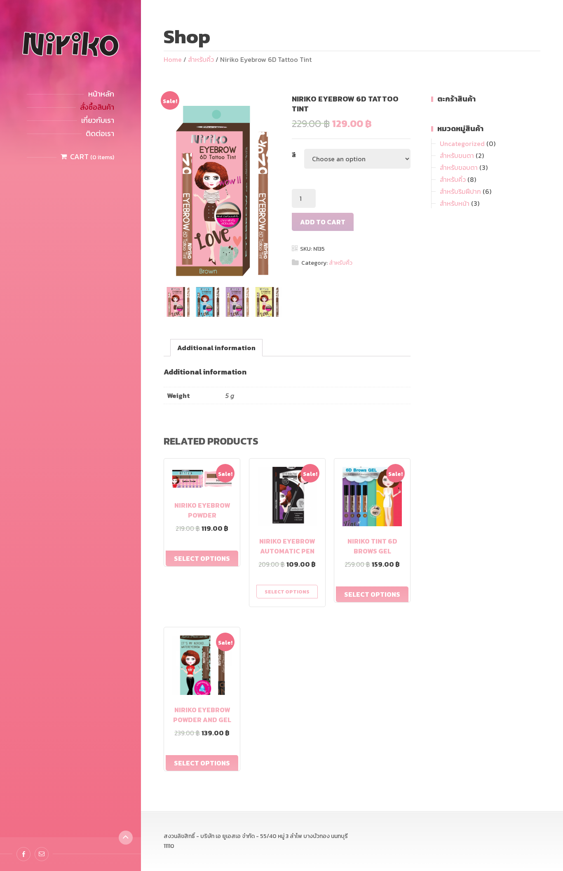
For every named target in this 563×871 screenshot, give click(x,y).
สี (294, 155)
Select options (202, 558)
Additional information (216, 348)
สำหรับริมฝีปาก (460, 191)
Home (173, 59)
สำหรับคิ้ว (201, 59)
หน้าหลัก (101, 93)
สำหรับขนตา (457, 155)
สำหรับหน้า (454, 203)
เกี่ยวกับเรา (97, 120)
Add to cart (322, 222)
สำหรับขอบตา (459, 167)
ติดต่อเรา (100, 133)
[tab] (216, 347)
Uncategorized (462, 143)
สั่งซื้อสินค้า (97, 107)
